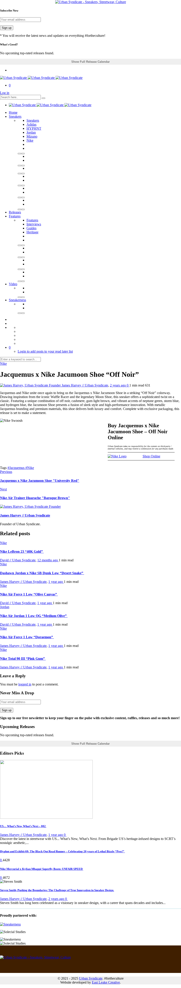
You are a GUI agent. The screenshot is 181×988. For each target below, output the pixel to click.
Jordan (31, 132)
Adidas (31, 124)
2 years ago (118, 385)
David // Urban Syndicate (18, 560)
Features (15, 216)
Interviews (33, 224)
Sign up (6, 27)
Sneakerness (17, 300)
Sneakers (15, 116)
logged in (24, 684)
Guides (31, 228)
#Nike (29, 468)
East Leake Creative (106, 982)
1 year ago (56, 582)
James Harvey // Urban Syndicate (85, 385)
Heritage (32, 232)
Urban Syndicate (90, 978)
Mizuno (31, 136)
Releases (15, 212)
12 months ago (48, 560)
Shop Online (151, 456)
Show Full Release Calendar (90, 61)
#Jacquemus (16, 468)
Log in (4, 93)
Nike (29, 140)
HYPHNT (33, 128)
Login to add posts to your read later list (45, 351)
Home (13, 112)
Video (13, 284)
